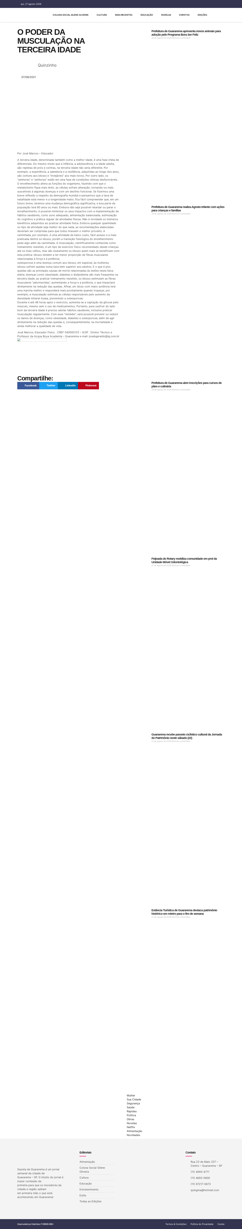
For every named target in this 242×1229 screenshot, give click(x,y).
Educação (147, 15)
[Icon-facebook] (187, 4)
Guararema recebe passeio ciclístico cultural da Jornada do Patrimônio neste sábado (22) (186, 736)
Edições (202, 15)
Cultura (102, 15)
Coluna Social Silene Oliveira (70, 15)
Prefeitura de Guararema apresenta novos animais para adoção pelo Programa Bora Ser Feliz (186, 33)
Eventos (184, 15)
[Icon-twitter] (24, 1206)
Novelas (166, 15)
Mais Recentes (123, 15)
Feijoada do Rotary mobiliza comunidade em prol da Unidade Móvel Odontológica (184, 560)
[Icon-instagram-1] (198, 4)
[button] (28, 385)
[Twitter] (192, 4)
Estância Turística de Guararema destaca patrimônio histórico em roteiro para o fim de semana (184, 912)
